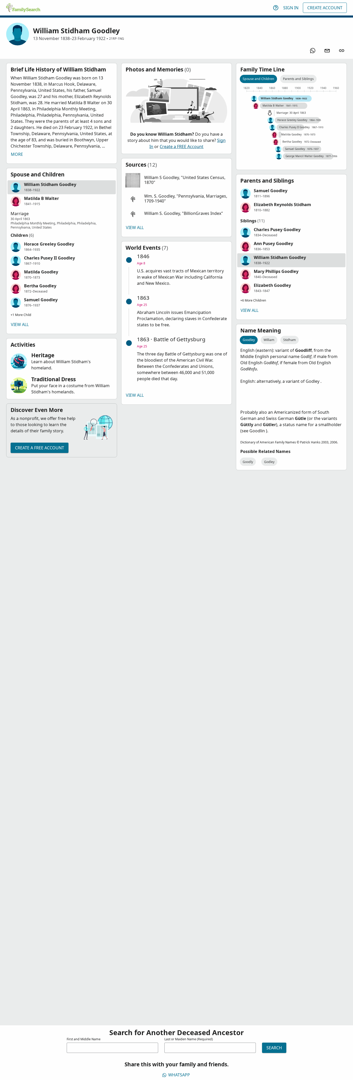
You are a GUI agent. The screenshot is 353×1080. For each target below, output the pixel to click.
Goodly (248, 462)
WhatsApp (179, 1075)
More (17, 154)
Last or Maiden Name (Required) (188, 1039)
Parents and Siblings (298, 79)
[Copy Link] (341, 50)
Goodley (249, 340)
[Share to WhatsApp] (313, 50)
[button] (61, 187)
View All (20, 324)
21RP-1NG (116, 38)
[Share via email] (327, 50)
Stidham (289, 340)
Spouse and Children (258, 79)
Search (274, 1048)
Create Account (324, 8)
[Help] (276, 8)
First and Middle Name (84, 1039)
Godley (269, 462)
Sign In (290, 8)
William (269, 340)
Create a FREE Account (39, 448)
